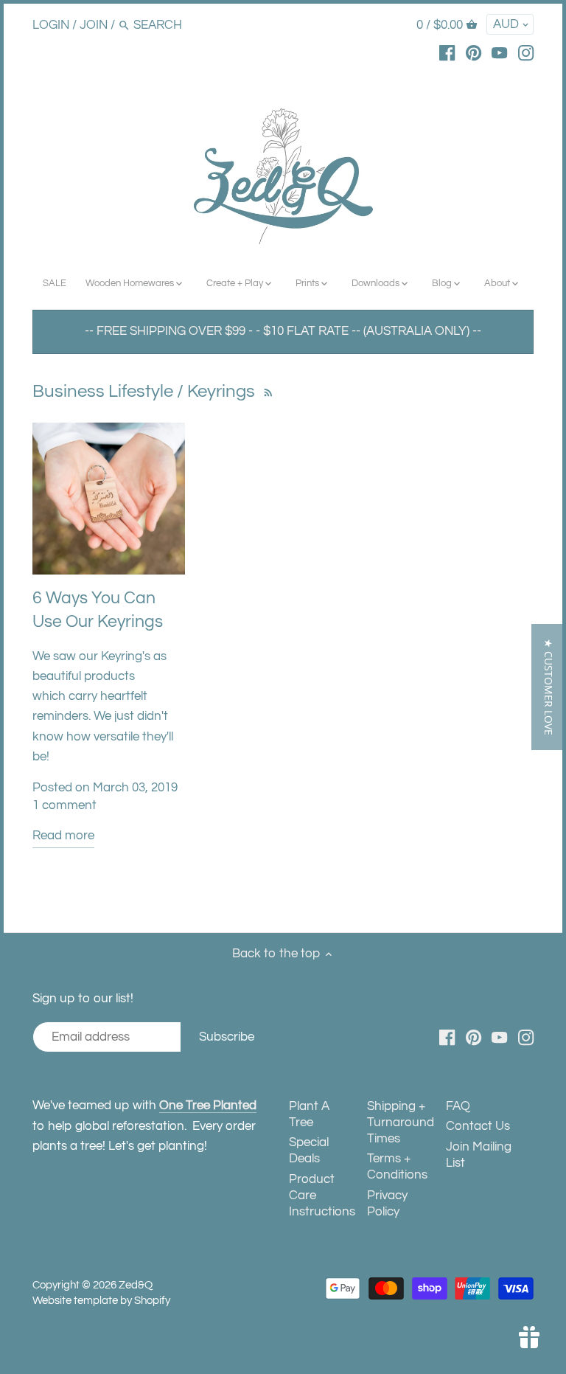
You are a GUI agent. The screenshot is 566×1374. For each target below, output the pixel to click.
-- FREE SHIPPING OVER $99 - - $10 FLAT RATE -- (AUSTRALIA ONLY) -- (283, 331)
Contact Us (478, 1126)
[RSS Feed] (266, 391)
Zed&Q (136, 1285)
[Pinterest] (473, 52)
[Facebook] (447, 52)
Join (94, 25)
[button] (548, 687)
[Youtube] (499, 52)
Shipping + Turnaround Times (400, 1122)
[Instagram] (526, 52)
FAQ (458, 1106)
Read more (63, 835)
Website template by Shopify (101, 1300)
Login (50, 25)
